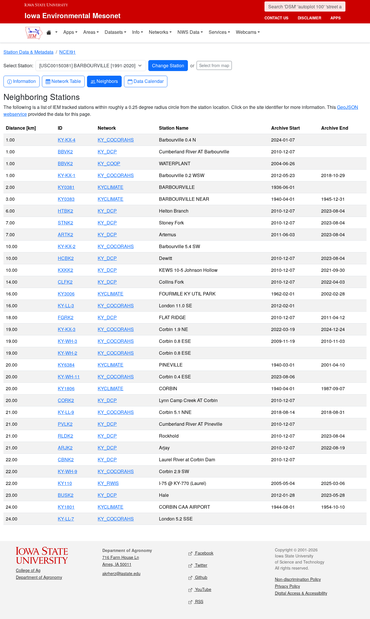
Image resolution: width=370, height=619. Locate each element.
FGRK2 (65, 317)
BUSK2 (65, 495)
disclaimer (309, 18)
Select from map (214, 65)
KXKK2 (65, 270)
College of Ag (28, 570)
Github (200, 577)
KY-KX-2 (66, 246)
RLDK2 (65, 435)
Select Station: (18, 65)
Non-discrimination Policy (298, 579)
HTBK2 (65, 210)
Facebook (203, 553)
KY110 (65, 483)
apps (335, 18)
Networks (158, 32)
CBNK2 (66, 459)
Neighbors (107, 80)
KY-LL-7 (66, 518)
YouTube (202, 589)
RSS (198, 601)
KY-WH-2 (67, 353)
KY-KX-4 (66, 139)
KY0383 (66, 199)
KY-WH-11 (69, 376)
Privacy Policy (287, 586)
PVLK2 (65, 424)
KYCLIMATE (110, 187)
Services (218, 32)
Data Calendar (148, 80)
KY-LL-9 (66, 412)
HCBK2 (66, 258)
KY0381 (66, 187)
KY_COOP (109, 163)
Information (24, 80)
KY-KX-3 (66, 329)
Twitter (200, 565)
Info (136, 32)
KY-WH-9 (67, 471)
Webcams (246, 32)
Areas (89, 32)
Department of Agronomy (39, 577)
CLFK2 (65, 281)
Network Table (66, 80)
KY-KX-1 (66, 175)
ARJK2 (65, 447)
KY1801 (66, 506)
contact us (276, 18)
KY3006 (66, 293)
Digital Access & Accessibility (301, 593)
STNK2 (65, 222)
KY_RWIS (108, 483)
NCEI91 (67, 52)
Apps (68, 32)
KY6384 (66, 364)
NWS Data (188, 32)
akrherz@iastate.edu (121, 573)
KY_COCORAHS (116, 139)
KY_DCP (107, 151)
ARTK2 (65, 234)
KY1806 (66, 388)
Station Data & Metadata (28, 52)
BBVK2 (65, 151)
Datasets (114, 32)
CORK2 (66, 400)
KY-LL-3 (66, 305)
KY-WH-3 (67, 341)
